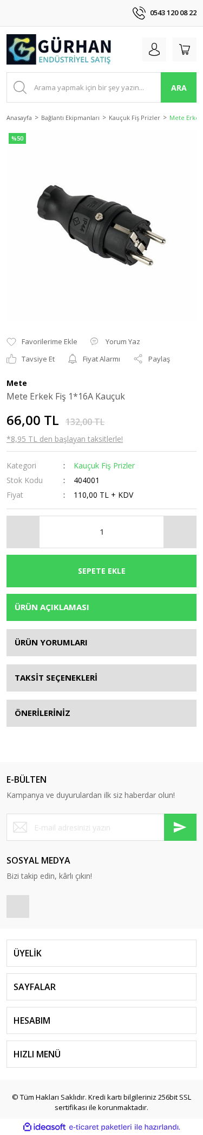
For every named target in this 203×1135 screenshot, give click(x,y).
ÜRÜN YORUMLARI (51, 642)
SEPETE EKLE (102, 571)
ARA (179, 88)
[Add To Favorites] (41, 342)
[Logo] (59, 49)
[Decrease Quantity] (23, 532)
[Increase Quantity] (179, 532)
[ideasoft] (44, 1126)
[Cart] (185, 49)
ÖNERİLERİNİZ (42, 712)
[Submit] (180, 827)
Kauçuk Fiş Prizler (104, 465)
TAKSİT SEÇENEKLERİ (56, 677)
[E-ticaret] (100, 1127)
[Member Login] (154, 49)
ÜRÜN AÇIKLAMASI (52, 606)
